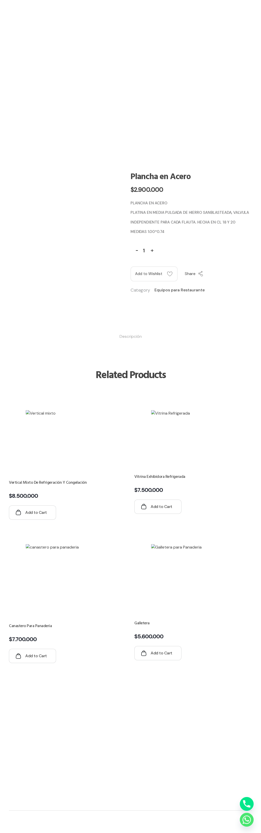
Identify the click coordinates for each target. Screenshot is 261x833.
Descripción (131, 336)
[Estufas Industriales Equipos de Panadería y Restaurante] (52, 706)
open (252, 170)
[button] (151, 250)
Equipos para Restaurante (179, 290)
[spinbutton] (144, 250)
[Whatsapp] (247, 820)
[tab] (130, 336)
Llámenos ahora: (194, 28)
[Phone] (247, 804)
